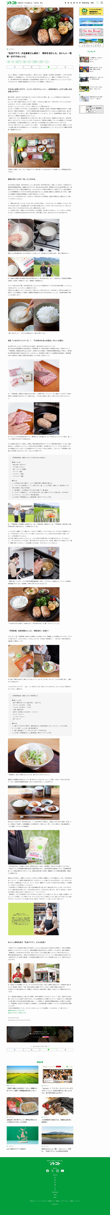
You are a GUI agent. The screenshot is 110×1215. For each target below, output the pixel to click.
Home (8, 6)
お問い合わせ (32, 1201)
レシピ (46, 61)
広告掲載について (51, 1201)
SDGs (92, 3)
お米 (29, 61)
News (55, 1197)
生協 (9, 61)
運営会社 (72, 1201)
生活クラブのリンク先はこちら (17, 1013)
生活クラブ (18, 61)
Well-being (85, 3)
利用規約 (57, 1201)
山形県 (41, 61)
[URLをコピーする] (65, 67)
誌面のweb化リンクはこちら (16, 1010)
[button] (15, 67)
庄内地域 (35, 61)
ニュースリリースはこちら (41, 1201)
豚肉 (25, 61)
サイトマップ (77, 1201)
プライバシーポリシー (65, 1201)
